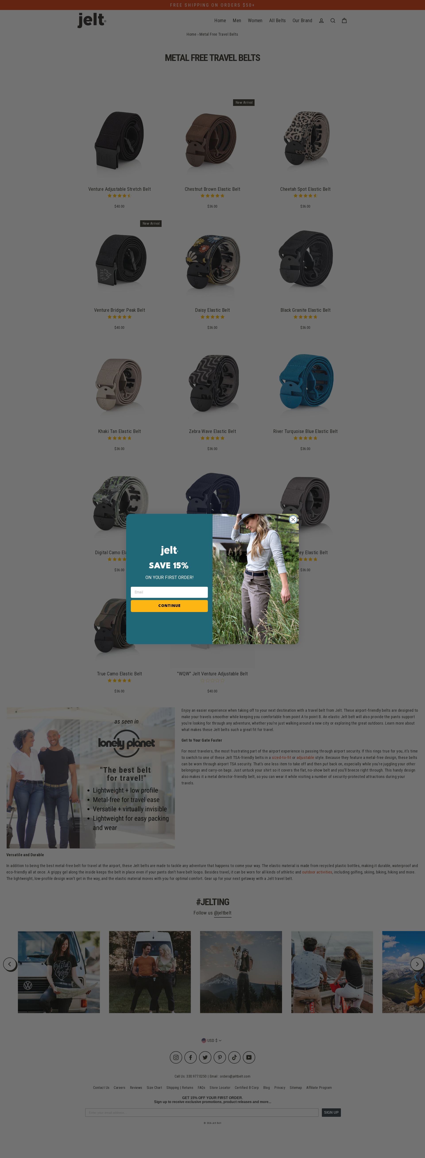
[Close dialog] (293, 519)
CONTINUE (169, 606)
